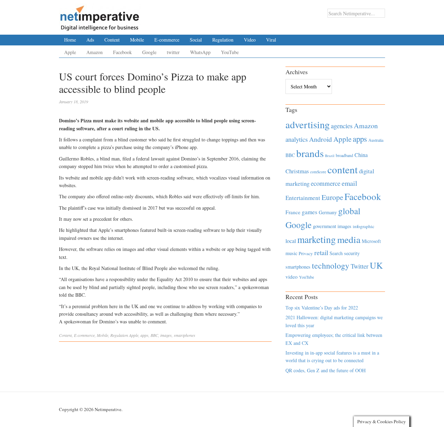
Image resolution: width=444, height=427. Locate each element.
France (292, 212)
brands (310, 153)
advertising (307, 124)
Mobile (137, 39)
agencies (341, 125)
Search (336, 253)
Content (112, 39)
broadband (344, 155)
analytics (296, 139)
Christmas (297, 171)
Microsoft (371, 241)
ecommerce (325, 183)
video (291, 276)
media (348, 239)
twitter (173, 52)
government (324, 226)
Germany (328, 212)
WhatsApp (200, 52)
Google (149, 52)
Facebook (122, 52)
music (291, 253)
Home (70, 39)
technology (330, 265)
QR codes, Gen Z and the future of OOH (325, 370)
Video (250, 39)
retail (321, 252)
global (349, 211)
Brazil (329, 155)
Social (196, 39)
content (342, 169)
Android (320, 139)
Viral (271, 39)
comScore (318, 171)
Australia (375, 140)
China (361, 154)
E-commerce (166, 39)
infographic (363, 226)
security (352, 253)
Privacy (306, 253)
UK (376, 265)
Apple (70, 52)
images (166, 335)
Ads (90, 39)
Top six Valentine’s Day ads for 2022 (321, 307)
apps (144, 335)
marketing (316, 239)
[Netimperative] (99, 16)
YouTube (230, 52)
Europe (332, 197)
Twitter (359, 266)
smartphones (184, 335)
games (309, 212)
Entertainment (302, 198)
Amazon (94, 52)
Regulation (222, 39)
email (349, 183)
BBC (154, 335)
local (290, 240)
